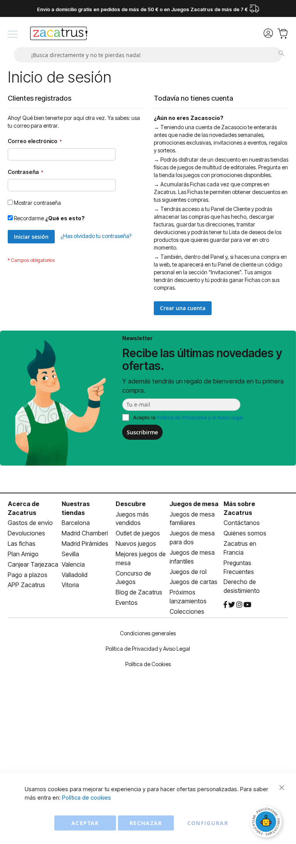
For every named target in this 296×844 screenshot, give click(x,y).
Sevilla (70, 554)
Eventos (127, 602)
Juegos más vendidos (132, 518)
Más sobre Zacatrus (239, 508)
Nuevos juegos (136, 543)
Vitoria (70, 585)
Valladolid (74, 575)
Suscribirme (142, 432)
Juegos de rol (188, 572)
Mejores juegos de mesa (141, 558)
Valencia (73, 564)
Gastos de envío (30, 523)
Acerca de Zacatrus (23, 508)
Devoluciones (26, 533)
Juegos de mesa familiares (192, 518)
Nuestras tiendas (76, 508)
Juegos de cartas (193, 582)
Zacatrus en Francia (240, 548)
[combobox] (148, 54)
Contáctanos (242, 523)
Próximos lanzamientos (188, 596)
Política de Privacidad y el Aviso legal (199, 417)
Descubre (131, 504)
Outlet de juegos (138, 533)
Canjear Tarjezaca (33, 564)
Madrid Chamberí (85, 533)
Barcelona (76, 523)
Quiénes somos (245, 533)
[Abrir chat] (267, 823)
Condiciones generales (148, 633)
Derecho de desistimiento (242, 586)
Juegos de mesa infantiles (192, 557)
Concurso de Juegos (133, 577)
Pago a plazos (27, 575)
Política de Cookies (148, 664)
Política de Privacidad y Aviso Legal (148, 648)
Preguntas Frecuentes (239, 567)
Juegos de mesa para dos (192, 537)
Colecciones (187, 611)
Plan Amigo (23, 554)
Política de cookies (86, 797)
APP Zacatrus (26, 585)
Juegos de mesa (194, 504)
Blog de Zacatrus (139, 592)
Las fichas (21, 543)
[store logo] (59, 34)
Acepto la (188, 417)
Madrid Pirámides (85, 543)
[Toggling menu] (12, 34)
